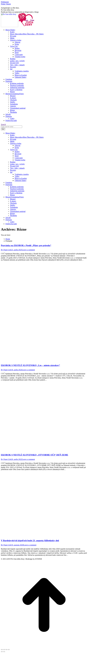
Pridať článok (6, 4)
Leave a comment (28, 250)
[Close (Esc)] (2, 649)
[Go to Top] (44, 647)
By (6, 250)
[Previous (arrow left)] (2, 651)
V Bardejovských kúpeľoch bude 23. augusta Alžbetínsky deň (30, 540)
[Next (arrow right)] (4, 651)
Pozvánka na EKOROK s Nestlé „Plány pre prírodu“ (26, 245)
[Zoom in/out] (9, 649)
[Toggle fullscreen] (6, 649)
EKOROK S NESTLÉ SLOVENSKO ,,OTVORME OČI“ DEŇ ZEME (34, 455)
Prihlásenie (5, 2)
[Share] (4, 649)
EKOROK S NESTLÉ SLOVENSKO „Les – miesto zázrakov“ (30, 365)
